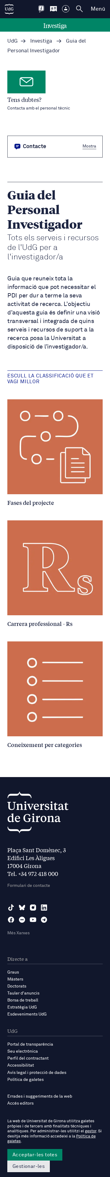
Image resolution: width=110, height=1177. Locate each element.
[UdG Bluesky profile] (22, 907)
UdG (12, 41)
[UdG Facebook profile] (11, 919)
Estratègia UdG (22, 1007)
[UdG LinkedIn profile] (44, 907)
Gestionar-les (29, 1166)
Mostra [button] (89, 146)
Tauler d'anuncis (23, 993)
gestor (90, 1131)
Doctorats (16, 986)
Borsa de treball (22, 1000)
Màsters (15, 979)
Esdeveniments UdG (27, 1014)
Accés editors (20, 1103)
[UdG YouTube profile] (33, 919)
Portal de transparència (30, 1044)
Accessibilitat (20, 1065)
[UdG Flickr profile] (22, 919)
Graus (13, 972)
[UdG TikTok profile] (11, 907)
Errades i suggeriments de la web (39, 1096)
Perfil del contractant (28, 1058)
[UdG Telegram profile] (44, 919)
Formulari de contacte (28, 886)
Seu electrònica (22, 1051)
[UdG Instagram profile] (33, 907)
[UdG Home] (9, 9)
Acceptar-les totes (35, 1154)
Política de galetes (25, 1080)
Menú (98, 9)
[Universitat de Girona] (37, 814)
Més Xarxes (18, 933)
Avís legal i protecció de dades (36, 1073)
